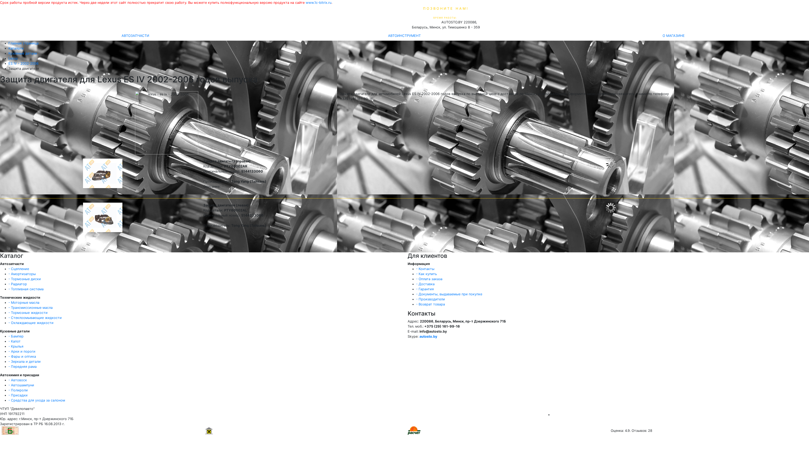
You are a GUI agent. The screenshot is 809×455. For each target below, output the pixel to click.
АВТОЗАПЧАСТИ (135, 35)
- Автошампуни (21, 385)
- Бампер (16, 336)
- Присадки (18, 395)
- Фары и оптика (22, 356)
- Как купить (426, 274)
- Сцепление (18, 269)
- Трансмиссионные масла (30, 307)
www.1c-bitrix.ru (318, 2)
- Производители (430, 299)
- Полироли (18, 390)
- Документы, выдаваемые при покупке (449, 294)
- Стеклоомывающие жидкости (35, 318)
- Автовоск (17, 380)
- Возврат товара (430, 304)
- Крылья (15, 346)
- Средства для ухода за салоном (36, 400)
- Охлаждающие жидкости (31, 323)
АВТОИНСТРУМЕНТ (404, 35)
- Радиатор (17, 284)
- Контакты (425, 269)
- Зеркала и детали (24, 361)
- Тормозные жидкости (28, 312)
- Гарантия (425, 289)
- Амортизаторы (22, 274)
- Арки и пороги (21, 351)
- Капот (14, 341)
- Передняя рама (22, 366)
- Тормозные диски (24, 279)
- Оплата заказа (429, 279)
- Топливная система (26, 289)
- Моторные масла (23, 302)
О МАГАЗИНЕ (674, 35)
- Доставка (425, 284)
